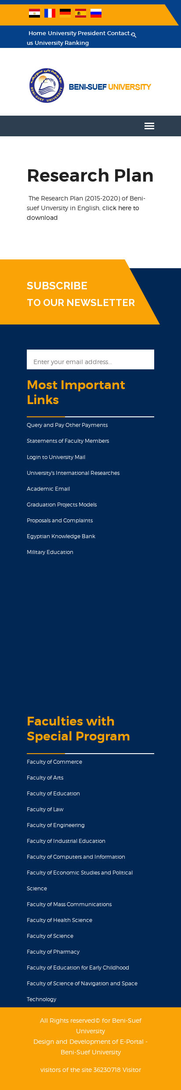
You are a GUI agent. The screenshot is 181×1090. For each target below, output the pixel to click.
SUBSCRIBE (57, 286)
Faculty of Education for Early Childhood (78, 967)
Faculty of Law (45, 809)
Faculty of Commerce (54, 761)
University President (76, 33)
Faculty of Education (53, 793)
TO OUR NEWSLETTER (81, 302)
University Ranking (62, 43)
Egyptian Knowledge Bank (61, 536)
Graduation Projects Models (62, 504)
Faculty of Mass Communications (69, 904)
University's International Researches (73, 473)
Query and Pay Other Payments (67, 425)
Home (37, 33)
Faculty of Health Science (59, 920)
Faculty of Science (50, 936)
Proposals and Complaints (60, 520)
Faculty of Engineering (56, 825)
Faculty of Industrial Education (66, 841)
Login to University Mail (56, 457)
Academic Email (48, 488)
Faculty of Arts (45, 777)
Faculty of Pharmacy (53, 951)
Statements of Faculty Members (68, 440)
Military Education (50, 552)
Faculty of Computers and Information (76, 856)
